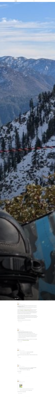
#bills (24, 368)
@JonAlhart (35, 367)
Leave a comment (20, 321)
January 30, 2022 (30, 390)
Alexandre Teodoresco (27, 309)
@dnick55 (20, 368)
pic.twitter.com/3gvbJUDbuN (30, 368)
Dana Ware (21, 309)
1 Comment (19, 357)
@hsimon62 (32, 367)
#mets (26, 368)
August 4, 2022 (28, 353)
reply (18, 364)
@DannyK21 (23, 368)
